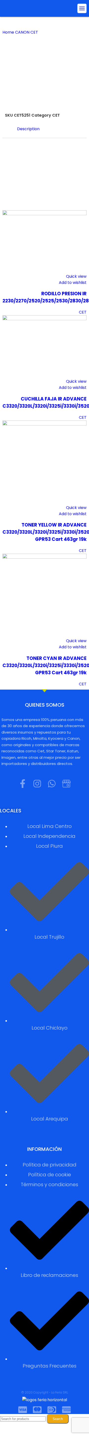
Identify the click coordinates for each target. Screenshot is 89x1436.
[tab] (49, 129)
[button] (82, 8)
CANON (22, 32)
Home (8, 32)
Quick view (76, 276)
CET (34, 32)
